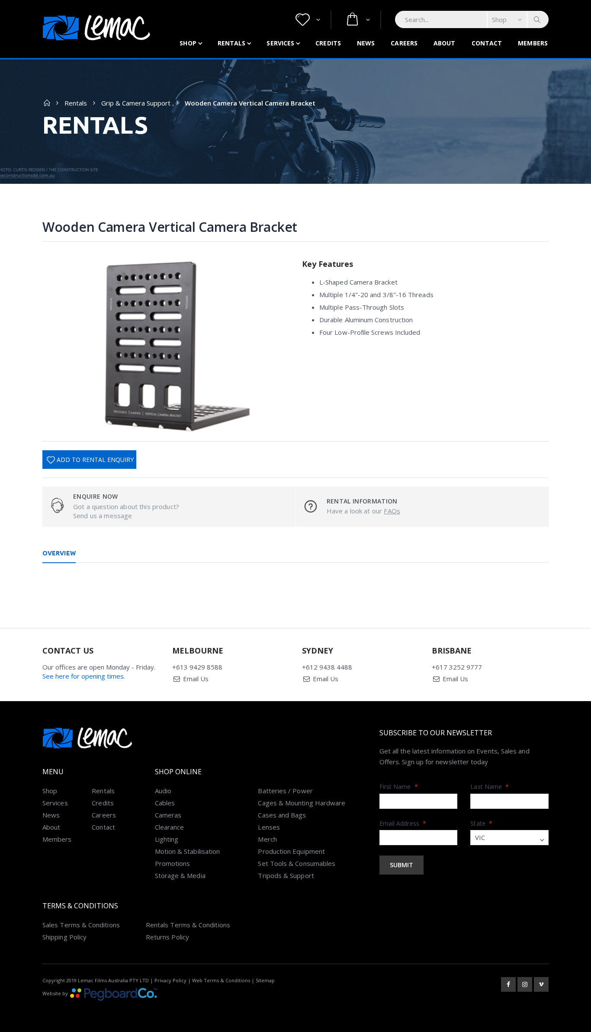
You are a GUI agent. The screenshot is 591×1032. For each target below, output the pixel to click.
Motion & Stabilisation (187, 851)
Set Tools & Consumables (296, 863)
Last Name (489, 786)
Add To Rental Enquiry (95, 459)
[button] (308, 19)
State (481, 823)
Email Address (402, 823)
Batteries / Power (285, 790)
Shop (188, 43)
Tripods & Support (286, 875)
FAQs (392, 510)
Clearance (169, 827)
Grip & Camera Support (135, 103)
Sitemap (265, 980)
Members (533, 43)
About (445, 43)
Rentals (232, 43)
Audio (163, 790)
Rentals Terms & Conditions (188, 924)
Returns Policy (167, 937)
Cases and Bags (282, 815)
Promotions (172, 863)
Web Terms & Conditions (221, 980)
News (366, 43)
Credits (328, 43)
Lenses (268, 827)
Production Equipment (291, 851)
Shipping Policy (64, 937)
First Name (398, 786)
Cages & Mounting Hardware (301, 802)
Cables (165, 802)
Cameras (168, 815)
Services (280, 43)
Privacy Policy (170, 980)
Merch (267, 839)
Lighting (167, 839)
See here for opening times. (83, 676)
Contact (487, 43)
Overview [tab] (59, 553)
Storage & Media (180, 875)
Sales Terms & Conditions (81, 924)
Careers (404, 43)
